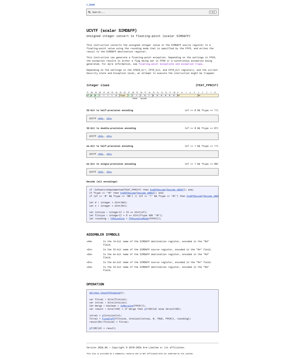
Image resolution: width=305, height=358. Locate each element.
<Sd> (100, 172)
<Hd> (100, 118)
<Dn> (109, 154)
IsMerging (126, 305)
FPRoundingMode (139, 218)
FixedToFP (108, 318)
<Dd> (100, 136)
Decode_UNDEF (175, 189)
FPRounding (117, 218)
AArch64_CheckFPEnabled (104, 292)
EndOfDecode (158, 189)
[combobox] (152, 12)
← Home (90, 4)
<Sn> (109, 118)
